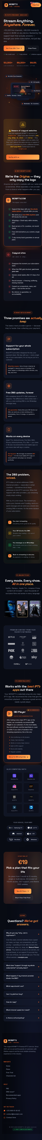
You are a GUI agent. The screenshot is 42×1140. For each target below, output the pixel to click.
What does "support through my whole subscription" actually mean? (20, 966)
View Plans (32, 48)
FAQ (7, 1088)
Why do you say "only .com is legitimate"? (16, 934)
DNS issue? (10, 1092)
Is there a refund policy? (15, 1018)
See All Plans (21, 891)
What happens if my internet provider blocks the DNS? (20, 977)
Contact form (11, 1117)
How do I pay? (11, 1002)
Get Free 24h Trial (13, 48)
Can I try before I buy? (14, 994)
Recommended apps (13, 1095)
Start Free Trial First (22, 898)
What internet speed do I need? (18, 1010)
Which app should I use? (15, 986)
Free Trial (36, 5)
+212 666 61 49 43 (13, 1110)
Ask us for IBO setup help (17, 757)
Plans (8, 1069)
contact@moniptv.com (14, 1114)
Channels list (11, 1076)
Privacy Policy (11, 1098)
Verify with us (14, 157)
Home (8, 1066)
